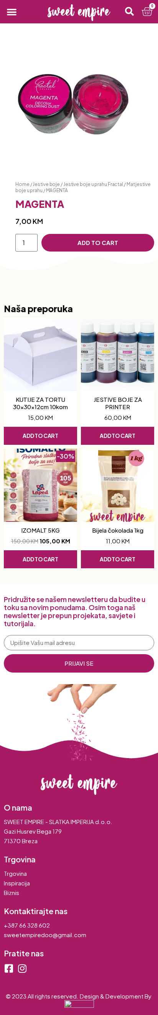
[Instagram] (22, 968)
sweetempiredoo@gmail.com (45, 934)
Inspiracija (17, 883)
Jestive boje (46, 184)
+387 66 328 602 (27, 925)
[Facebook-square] (8, 968)
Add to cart (97, 242)
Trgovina (15, 873)
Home (22, 184)
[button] (12, 12)
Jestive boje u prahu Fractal (93, 184)
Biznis (11, 892)
